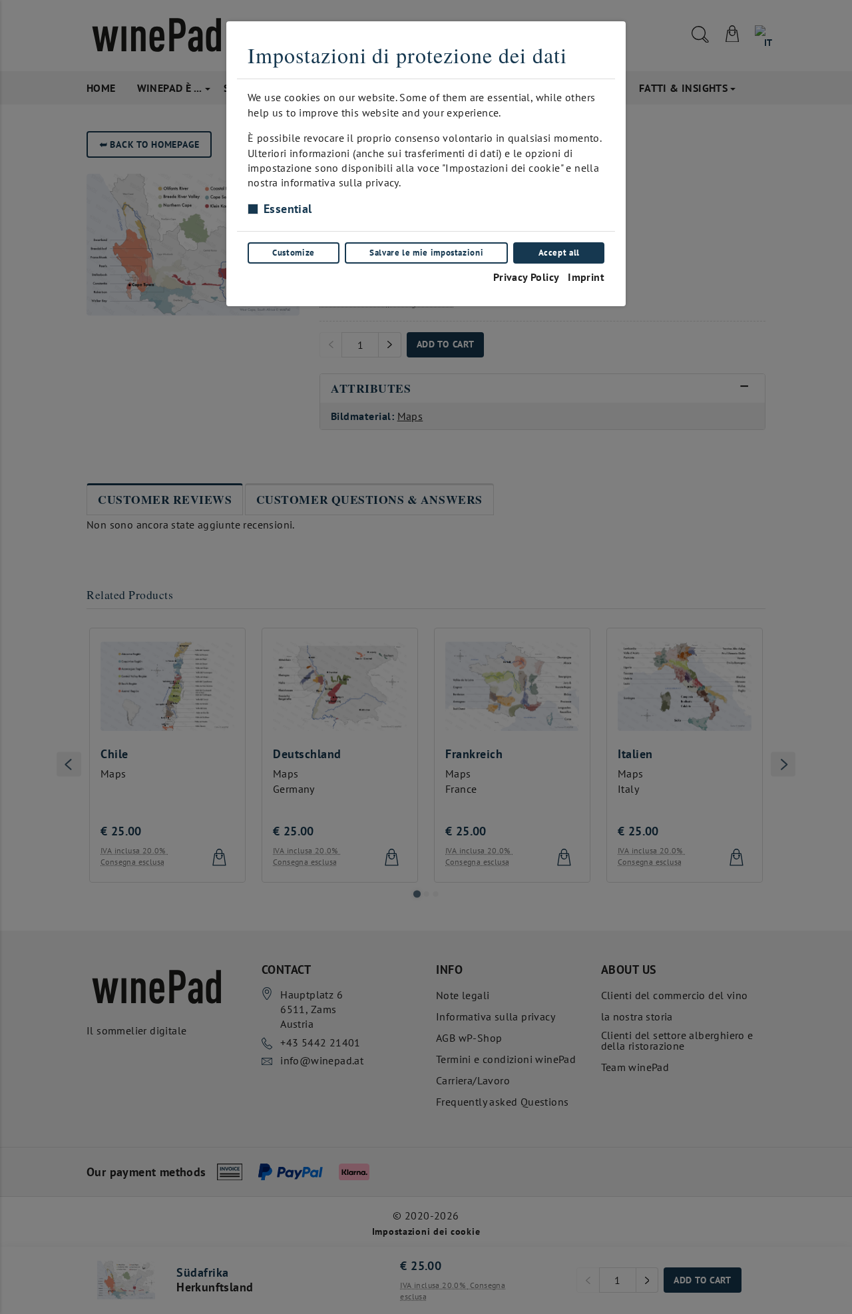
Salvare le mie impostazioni (426, 252)
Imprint (586, 277)
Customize (293, 252)
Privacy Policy (526, 277)
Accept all (559, 252)
